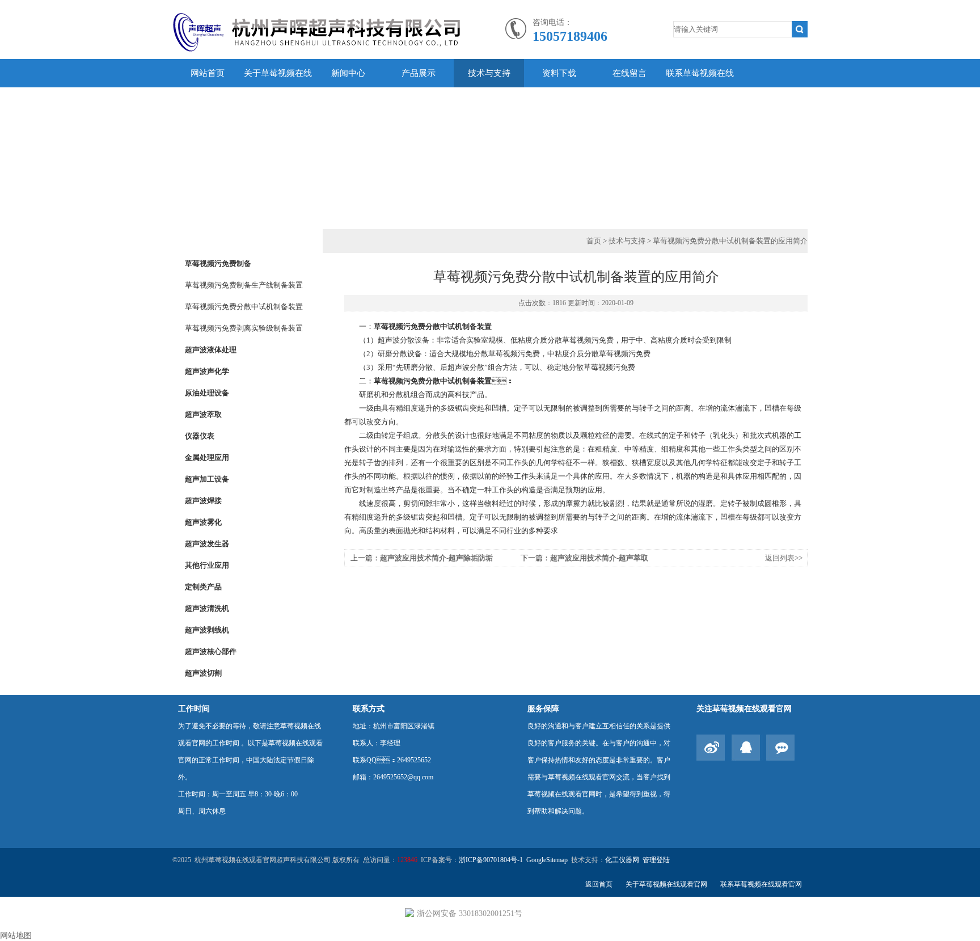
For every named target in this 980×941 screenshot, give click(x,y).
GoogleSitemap (547, 860)
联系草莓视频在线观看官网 (700, 87)
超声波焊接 (203, 500)
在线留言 (629, 73)
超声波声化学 (207, 371)
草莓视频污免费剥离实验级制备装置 (244, 328)
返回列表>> (783, 558)
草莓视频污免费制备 (218, 263)
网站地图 (16, 935)
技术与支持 (489, 73)
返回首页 (598, 884)
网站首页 (208, 73)
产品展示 (419, 73)
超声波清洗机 (207, 608)
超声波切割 (203, 673)
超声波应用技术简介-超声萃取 (599, 558)
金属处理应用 (207, 457)
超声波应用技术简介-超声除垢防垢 (436, 558)
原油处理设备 (207, 393)
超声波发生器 (207, 543)
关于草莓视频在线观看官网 (278, 87)
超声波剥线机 (207, 630)
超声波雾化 (203, 522)
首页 (593, 241)
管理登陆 (656, 860)
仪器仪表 (199, 436)
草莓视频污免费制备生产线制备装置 (244, 285)
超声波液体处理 (210, 349)
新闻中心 (348, 73)
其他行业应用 (207, 565)
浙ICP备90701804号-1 (491, 860)
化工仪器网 (622, 860)
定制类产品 (203, 587)
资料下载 (559, 73)
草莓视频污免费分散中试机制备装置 (244, 306)
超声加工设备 (207, 479)
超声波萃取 (203, 414)
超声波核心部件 (210, 651)
